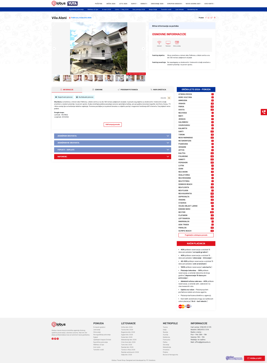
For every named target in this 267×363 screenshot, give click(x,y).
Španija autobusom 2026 (130, 352)
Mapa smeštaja (159, 90)
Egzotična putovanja (76, 9)
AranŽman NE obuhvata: (68, 143)
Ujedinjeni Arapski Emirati (102, 339)
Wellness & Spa (93, 9)
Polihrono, (75, 18)
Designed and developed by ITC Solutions (140, 360)
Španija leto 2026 (127, 347)
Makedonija (167, 347)
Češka (165, 342)
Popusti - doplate (66, 150)
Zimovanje (97, 332)
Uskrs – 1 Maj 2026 (121, 9)
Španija (165, 332)
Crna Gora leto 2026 (128, 342)
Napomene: (62, 157)
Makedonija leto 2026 (128, 339)
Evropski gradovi (99, 327)
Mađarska (166, 337)
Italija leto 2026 (126, 354)
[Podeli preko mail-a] (207, 18)
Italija (164, 329)
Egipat (95, 337)
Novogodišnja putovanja (101, 334)
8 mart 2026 (106, 9)
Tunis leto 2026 (126, 344)
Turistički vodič (166, 9)
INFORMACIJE (68, 90)
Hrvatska (166, 349)
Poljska (165, 352)
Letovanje (96, 329)
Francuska (166, 339)
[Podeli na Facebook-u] (205, 18)
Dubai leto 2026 (126, 337)
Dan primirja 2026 (139, 9)
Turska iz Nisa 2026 (128, 349)
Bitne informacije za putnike (165, 26)
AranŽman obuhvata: (67, 136)
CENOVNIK (98, 90)
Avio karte (96, 347)
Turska (165, 327)
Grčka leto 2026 (85, 18)
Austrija (165, 334)
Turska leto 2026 (127, 329)
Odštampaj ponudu (113, 124)
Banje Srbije (153, 9)
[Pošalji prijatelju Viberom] (214, 18)
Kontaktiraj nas (193, 9)
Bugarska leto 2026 (128, 332)
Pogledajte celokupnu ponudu (196, 235)
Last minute (179, 9)
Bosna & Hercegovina (170, 354)
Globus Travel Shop (118, 360)
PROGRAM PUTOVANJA (129, 90)
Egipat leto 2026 (127, 334)
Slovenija (166, 344)
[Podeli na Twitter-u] (210, 18)
